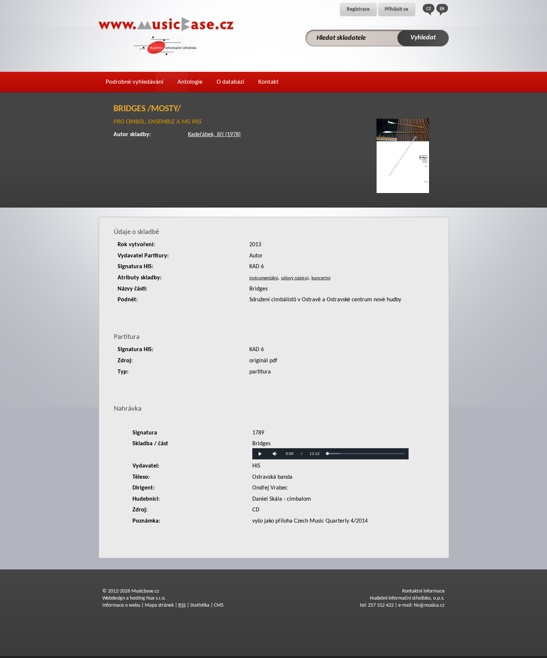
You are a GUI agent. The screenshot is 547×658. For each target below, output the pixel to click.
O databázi (230, 82)
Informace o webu (121, 605)
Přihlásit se (396, 9)
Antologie (189, 82)
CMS (218, 605)
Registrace (358, 9)
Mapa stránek (159, 605)
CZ (429, 9)
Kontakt (268, 82)
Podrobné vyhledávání (134, 82)
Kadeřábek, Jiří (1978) (214, 135)
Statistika (199, 605)
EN (442, 9)
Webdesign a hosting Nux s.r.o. (134, 598)
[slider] (366, 453)
